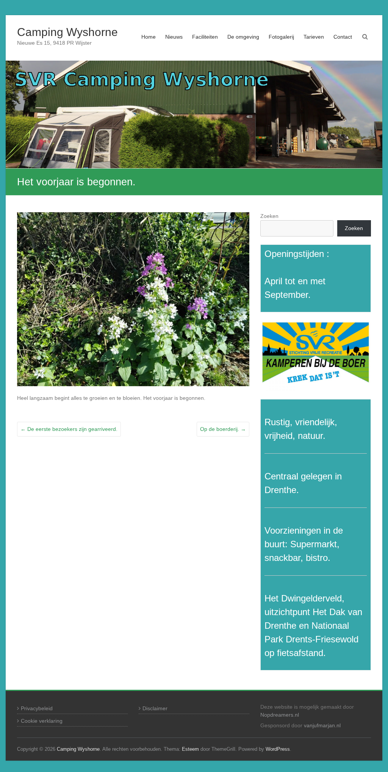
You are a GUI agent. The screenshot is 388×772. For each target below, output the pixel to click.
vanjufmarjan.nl (322, 725)
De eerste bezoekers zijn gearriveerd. (68, 429)
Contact (342, 37)
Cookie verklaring (42, 721)
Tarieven (314, 37)
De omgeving (243, 37)
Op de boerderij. (223, 429)
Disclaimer (154, 708)
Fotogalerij (281, 37)
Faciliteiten (205, 37)
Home (148, 37)
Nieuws (174, 37)
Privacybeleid (37, 708)
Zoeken (269, 216)
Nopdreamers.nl (279, 715)
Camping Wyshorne (67, 32)
